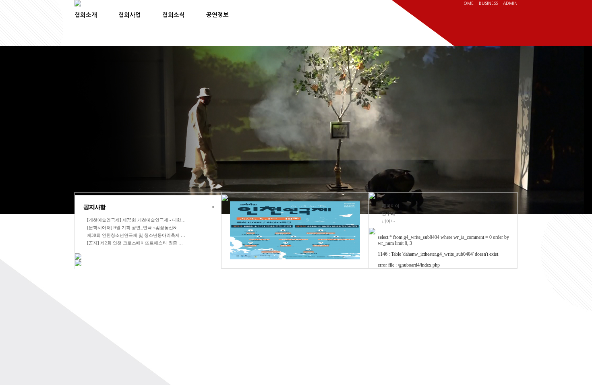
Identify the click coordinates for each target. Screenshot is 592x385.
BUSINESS (488, 3)
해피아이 (390, 205)
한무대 (388, 213)
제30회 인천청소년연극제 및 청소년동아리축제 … (136, 235)
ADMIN (510, 3)
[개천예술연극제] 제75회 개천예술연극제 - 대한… (136, 219)
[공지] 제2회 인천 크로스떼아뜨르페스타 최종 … (135, 242)
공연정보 (217, 15)
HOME (467, 3)
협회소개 (86, 15)
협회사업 (129, 15)
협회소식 (173, 15)
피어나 (388, 221)
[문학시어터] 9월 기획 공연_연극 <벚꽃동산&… (134, 227)
